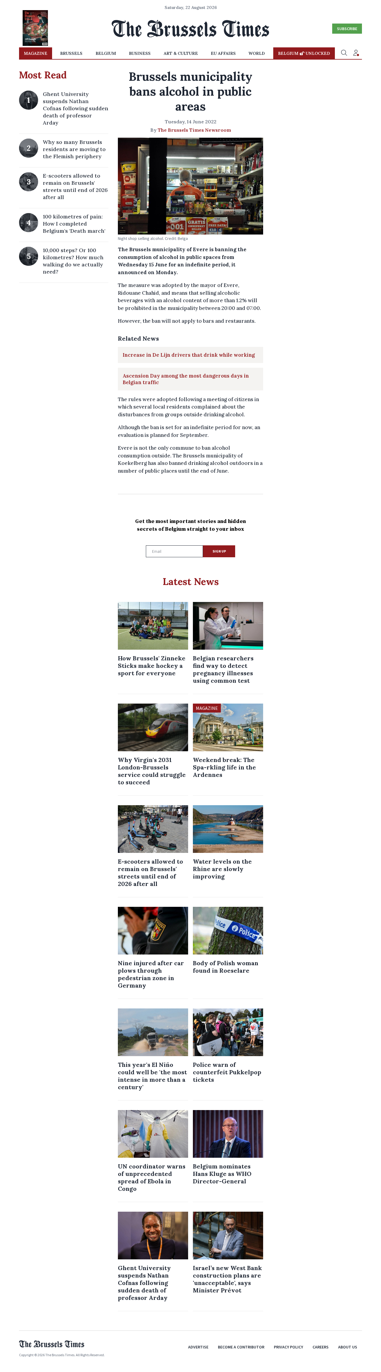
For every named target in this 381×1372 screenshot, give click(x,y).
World (257, 53)
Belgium (106, 53)
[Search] (344, 53)
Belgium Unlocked (304, 53)
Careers (321, 1347)
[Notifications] (356, 53)
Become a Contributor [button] (241, 1347)
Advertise (198, 1347)
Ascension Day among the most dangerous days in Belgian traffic (186, 379)
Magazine (35, 53)
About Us (347, 1347)
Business (140, 53)
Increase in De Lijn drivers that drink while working (189, 355)
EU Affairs (223, 53)
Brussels (71, 53)
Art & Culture (181, 53)
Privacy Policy (288, 1347)
